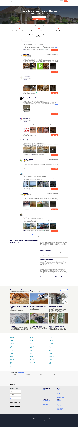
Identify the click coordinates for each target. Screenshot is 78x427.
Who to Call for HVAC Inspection (36, 326)
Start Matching (39, 19)
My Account (58, 389)
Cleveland (31, 365)
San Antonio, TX (55, 380)
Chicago (11, 366)
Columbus (31, 366)
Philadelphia (51, 340)
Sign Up (66, 1)
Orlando (11, 362)
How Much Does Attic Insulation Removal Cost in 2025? (19, 307)
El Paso (50, 350)
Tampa (11, 363)
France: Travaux (29, 418)
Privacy (34, 420)
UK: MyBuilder (49, 418)
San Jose (11, 352)
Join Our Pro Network (46, 401)
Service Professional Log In (46, 400)
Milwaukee (51, 365)
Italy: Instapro (39, 418)
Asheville (31, 356)
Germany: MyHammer (34, 418)
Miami (11, 360)
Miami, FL (54, 376)
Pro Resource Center (46, 403)
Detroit (31, 343)
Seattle (50, 362)
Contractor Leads (45, 404)
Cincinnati (31, 363)
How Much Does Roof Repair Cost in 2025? (38, 306)
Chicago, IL (41, 374)
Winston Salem (32, 362)
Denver (11, 353)
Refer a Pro (58, 393)
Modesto (11, 346)
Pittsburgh (50, 341)
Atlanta (11, 365)
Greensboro (32, 359)
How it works (59, 400)
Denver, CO (14, 376)
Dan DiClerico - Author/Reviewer (15, 324)
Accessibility (43, 420)
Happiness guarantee (60, 408)
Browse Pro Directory (46, 390)
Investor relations (59, 405)
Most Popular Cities (13, 372)
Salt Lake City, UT (42, 380)
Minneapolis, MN (28, 378)
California (37, 420)
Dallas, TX (54, 374)
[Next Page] (47, 234)
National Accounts (45, 405)
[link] (39, 40)
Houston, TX (28, 376)
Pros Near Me (59, 394)
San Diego (12, 349)
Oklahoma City (32, 368)
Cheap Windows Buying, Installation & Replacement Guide (56, 327)
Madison (50, 363)
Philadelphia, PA (14, 380)
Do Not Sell (39, 420)
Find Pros (44, 389)
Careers (58, 403)
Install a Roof (12, 326)
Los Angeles (12, 344)
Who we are (58, 401)
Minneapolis (32, 346)
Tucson (11, 340)
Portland (50, 337)
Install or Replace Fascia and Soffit (55, 306)
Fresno (11, 341)
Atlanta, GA (14, 374)
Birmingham (12, 337)
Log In (61, 1)
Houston (50, 353)
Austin (50, 347)
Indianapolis (12, 368)
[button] (26, 66)
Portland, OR (28, 380)
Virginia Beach (51, 360)
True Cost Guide (59, 390)
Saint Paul (31, 347)
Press (57, 404)
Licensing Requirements (60, 397)
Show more (56, 47)
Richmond (50, 359)
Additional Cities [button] (12, 384)
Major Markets (13, 335)
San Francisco (12, 350)
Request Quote (54, 50)
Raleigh (31, 360)
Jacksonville (12, 359)
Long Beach (12, 343)
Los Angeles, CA (42, 376)
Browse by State (20, 372)
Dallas (50, 349)
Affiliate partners (59, 409)
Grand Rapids (32, 344)
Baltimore (31, 340)
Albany (31, 353)
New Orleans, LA (42, 378)
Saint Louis (31, 350)
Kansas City (31, 349)
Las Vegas (31, 352)
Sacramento (12, 347)
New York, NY (55, 378)
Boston (31, 341)
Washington (12, 356)
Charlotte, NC (28, 374)
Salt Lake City (51, 356)
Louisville (31, 337)
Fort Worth (51, 352)
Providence (51, 343)
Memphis (50, 344)
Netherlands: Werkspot (44, 418)
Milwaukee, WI (14, 378)
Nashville (50, 346)
